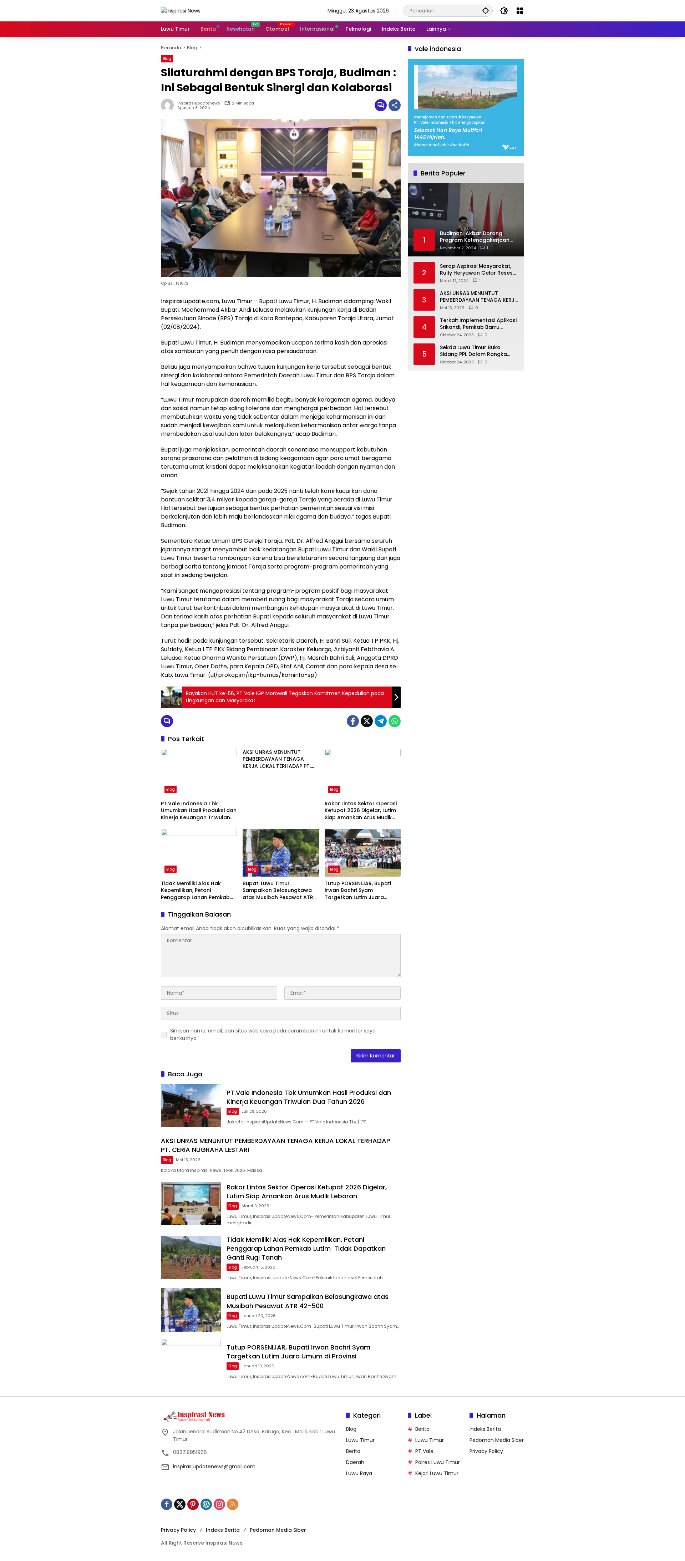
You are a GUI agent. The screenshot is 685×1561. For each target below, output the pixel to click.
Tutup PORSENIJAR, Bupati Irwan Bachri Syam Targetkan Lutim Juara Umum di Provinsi (358, 890)
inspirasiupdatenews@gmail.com (214, 1466)
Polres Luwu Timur (437, 1462)
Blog (167, 58)
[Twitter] (367, 721)
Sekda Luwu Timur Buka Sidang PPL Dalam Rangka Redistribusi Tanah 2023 (473, 351)
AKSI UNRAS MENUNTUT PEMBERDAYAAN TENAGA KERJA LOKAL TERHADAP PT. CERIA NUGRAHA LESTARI (277, 759)
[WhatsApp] (395, 721)
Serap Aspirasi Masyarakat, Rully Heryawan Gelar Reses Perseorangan (476, 269)
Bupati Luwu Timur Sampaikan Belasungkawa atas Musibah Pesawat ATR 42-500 (278, 890)
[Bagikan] (395, 105)
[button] (485, 10)
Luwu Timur (360, 1440)
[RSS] (232, 1504)
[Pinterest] (193, 1504)
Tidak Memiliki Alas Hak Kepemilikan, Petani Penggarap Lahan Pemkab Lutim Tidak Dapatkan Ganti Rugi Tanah (198, 890)
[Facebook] (353, 721)
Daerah (355, 1462)
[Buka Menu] (520, 10)
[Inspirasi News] (181, 10)
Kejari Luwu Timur (436, 1473)
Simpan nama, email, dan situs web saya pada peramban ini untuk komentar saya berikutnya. (273, 1034)
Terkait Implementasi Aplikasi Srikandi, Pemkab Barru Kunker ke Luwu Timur (478, 324)
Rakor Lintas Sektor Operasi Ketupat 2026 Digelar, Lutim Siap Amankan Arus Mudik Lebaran (361, 810)
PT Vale (424, 1451)
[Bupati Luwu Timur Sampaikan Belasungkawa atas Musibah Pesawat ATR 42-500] (281, 853)
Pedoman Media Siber (497, 1440)
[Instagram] (219, 1504)
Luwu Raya (359, 1473)
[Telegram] (381, 721)
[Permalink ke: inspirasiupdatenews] (169, 105)
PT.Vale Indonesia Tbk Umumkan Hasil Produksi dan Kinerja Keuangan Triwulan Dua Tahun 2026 (199, 810)
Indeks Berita (485, 1429)
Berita (353, 1451)
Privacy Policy (486, 1451)
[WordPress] (206, 1504)
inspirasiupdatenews (198, 103)
